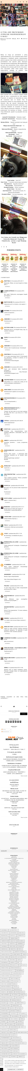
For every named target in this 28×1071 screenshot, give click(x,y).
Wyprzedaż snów (4, 1056)
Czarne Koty (11, 943)
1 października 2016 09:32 (18, 465)
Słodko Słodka (14, 796)
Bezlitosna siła (4, 935)
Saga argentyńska (4, 1016)
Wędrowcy (20, 1056)
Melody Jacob (14, 788)
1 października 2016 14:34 (18, 574)
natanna (6, 310)
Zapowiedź (14, 919)
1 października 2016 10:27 (18, 516)
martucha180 (8, 302)
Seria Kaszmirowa (14, 1016)
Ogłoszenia (14, 885)
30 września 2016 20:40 (16, 319)
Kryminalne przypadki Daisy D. (7, 970)
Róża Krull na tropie (15, 1010)
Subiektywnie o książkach (14, 763)
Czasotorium (3, 946)
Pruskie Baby (3, 1008)
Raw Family (19, 1008)
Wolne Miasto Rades (5, 1051)
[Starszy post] (26, 706)
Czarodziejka (20, 943)
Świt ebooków (14, 922)
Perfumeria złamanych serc (6, 997)
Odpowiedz (7, 286)
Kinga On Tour (8, 626)
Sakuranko (14, 805)
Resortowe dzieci (4, 1010)
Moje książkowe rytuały (14, 884)
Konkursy (14, 879)
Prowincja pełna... (16, 1005)
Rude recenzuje (9, 595)
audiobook (14, 921)
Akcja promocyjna (14, 860)
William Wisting (14, 1045)
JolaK (6, 533)
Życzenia (14, 923)
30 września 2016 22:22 (16, 367)
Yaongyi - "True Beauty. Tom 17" (14, 749)
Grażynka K (7, 354)
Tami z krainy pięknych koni (20, 1032)
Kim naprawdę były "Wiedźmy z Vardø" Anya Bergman (14, 772)
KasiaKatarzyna (9, 607)
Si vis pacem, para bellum (14, 752)
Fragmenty (14, 871)
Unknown (7, 319)
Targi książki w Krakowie (14, 908)
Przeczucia (11, 1008)
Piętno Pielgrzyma (4, 1000)
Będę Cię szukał (4, 938)
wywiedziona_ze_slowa (11, 542)
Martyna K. (7, 281)
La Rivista (14, 881)
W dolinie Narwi (11, 1043)
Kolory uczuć (22, 965)
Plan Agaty (3, 1002)
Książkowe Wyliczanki (14, 769)
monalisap (7, 465)
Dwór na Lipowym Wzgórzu (6, 951)
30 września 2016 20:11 (17, 281)
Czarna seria (3, 943)
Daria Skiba (7, 389)
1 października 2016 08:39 (16, 420)
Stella (2, 1024)
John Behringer (4, 962)
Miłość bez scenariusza (6, 986)
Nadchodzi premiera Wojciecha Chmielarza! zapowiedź (14, 759)
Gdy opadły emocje (16, 954)
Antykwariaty (14, 861)
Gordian (24, 954)
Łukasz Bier (7, 516)
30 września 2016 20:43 (20, 327)
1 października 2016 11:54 (15, 533)
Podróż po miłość (20, 1002)
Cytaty (14, 868)
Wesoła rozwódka (4, 1045)
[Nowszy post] (1, 706)
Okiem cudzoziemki (5, 994)
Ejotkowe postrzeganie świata (14, 757)
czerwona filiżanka (10, 638)
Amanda (6, 618)
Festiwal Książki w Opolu (14, 870)
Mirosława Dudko (9, 657)
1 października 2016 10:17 (17, 506)
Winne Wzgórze (4, 1048)
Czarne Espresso (9, 290)
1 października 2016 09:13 (17, 429)
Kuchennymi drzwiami (5, 973)
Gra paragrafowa (14, 874)
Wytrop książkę (14, 916)
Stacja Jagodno (11, 1021)
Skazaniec (3, 1021)
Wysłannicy (13, 1056)
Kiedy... (18, 962)
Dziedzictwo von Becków (20, 951)
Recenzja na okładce (14, 898)
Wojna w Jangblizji (13, 1048)
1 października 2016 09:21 (15, 440)
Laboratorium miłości (17, 973)
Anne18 (6, 440)
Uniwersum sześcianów (15, 1040)
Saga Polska (13, 1013)
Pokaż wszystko (24, 775)
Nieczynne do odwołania (6, 989)
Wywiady (14, 918)
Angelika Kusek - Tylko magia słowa (15, 647)
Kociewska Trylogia (5, 965)
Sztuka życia (3, 1029)
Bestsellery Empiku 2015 (14, 863)
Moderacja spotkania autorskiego (14, 882)
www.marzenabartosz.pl (12, 408)
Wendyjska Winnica (21, 1043)
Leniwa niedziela (4, 978)
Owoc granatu (14, 994)
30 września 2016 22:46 (20, 379)
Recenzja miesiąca (14, 897)
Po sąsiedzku (11, 1002)
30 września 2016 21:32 (16, 345)
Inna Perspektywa (9, 474)
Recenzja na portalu (14, 899)
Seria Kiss (23, 1016)
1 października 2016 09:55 (19, 498)
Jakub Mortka (4, 959)
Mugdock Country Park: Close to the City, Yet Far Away (14, 791)
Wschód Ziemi (14, 1051)
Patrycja (7, 485)
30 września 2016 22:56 (17, 389)
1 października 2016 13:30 (18, 564)
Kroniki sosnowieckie (15, 967)
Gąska (6, 337)
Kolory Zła (14, 965)
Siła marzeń (14, 814)
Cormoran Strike (13, 938)
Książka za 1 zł (14, 880)
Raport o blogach (14, 896)
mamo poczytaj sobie (14, 811)
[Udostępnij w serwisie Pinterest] (6, 247)
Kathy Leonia (8, 498)
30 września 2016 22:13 (17, 354)
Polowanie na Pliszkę (5, 1005)
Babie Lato (21, 932)
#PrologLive (14, 857)
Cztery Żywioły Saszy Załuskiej (15, 946)
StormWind (7, 564)
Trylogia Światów (4, 1040)
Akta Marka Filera (13, 930)
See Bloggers (14, 904)
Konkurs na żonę (4, 967)
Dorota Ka (7, 429)
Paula (6, 525)
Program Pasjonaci (14, 894)
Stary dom (19, 1021)
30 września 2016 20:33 (16, 310)
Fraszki (14, 872)
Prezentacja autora (14, 892)
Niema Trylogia (17, 989)
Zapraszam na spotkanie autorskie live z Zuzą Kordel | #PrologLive (14, 766)
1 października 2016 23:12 (16, 618)
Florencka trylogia (5, 954)
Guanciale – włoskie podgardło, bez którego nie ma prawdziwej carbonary (14, 800)
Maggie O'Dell (16, 981)
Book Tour (14, 867)
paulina (6, 585)
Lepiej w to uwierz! (14, 978)
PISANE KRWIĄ (14, 784)
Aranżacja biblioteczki (14, 862)
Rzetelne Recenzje (10, 398)
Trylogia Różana (15, 1037)
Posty (4, 729)
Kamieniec (12, 962)
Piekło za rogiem (18, 997)
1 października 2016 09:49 (17, 485)
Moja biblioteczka (14, 883)
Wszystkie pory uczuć (5, 1053)
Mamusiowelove (9, 450)
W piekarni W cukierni (14, 911)
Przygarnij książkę (14, 895)
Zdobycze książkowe (14, 920)
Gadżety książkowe (14, 873)
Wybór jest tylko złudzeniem (19, 1053)
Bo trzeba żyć (20, 935)
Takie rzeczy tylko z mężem (6, 1032)
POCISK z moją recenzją (14, 886)
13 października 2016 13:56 (16, 667)
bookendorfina (14, 782)
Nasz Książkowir (14, 747)
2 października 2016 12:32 (20, 626)
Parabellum (22, 994)
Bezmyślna (12, 935)
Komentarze (5, 731)
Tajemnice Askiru (12, 1029)
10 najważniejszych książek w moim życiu (14, 858)
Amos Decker (13, 932)
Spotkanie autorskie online (14, 907)
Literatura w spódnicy (5, 981)
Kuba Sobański (19, 970)
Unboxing (14, 909)
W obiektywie (14, 910)
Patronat (14, 887)
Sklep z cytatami (14, 905)
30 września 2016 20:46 (14, 337)
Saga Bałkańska (4, 1013)
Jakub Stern (12, 959)
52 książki (14, 859)
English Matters (14, 869)
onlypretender (8, 379)
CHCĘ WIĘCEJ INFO (11, 1069)
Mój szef (15, 986)
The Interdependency (5, 1037)
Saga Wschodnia (21, 1013)
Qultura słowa (8, 327)
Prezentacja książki (14, 893)
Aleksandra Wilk (4, 932)
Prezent (14, 891)
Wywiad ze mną (14, 917)
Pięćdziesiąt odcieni (15, 1000)
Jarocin (18, 959)
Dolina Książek (15, 360)
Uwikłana (3, 1043)
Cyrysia (6, 420)
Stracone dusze (18, 1024)
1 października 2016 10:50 (15, 525)
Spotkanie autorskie (14, 906)
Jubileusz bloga (14, 875)
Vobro (14, 754)
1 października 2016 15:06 (16, 585)
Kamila (6, 667)
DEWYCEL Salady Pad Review (14, 807)
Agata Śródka (4, 930)
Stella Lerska (9, 1024)
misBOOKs (7, 506)
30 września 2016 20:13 (19, 302)
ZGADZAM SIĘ (20, 1069)
